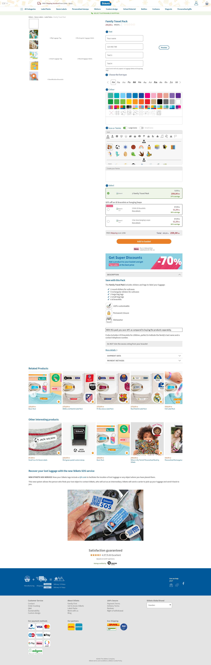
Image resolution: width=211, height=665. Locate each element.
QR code (83, 477)
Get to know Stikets (76, 606)
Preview (164, 47)
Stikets (31, 17)
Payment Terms (113, 603)
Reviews (110, 608)
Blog (69, 613)
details (70, 3)
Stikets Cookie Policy (115, 661)
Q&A (30, 608)
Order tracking (34, 606)
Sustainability (33, 610)
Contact (31, 603)
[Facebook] (183, 583)
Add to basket (144, 241)
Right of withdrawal (115, 610)
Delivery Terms (113, 606)
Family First (72, 603)
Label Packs (48, 17)
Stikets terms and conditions (98, 661)
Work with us (73, 610)
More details (111, 350)
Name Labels (39, 17)
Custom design (34, 613)
